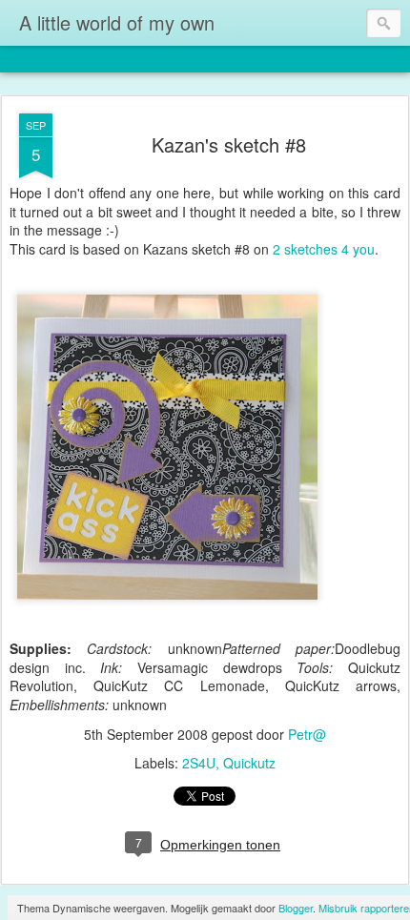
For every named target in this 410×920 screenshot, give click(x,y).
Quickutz (249, 762)
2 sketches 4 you (324, 248)
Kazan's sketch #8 (229, 144)
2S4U (198, 762)
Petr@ (307, 734)
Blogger (295, 907)
